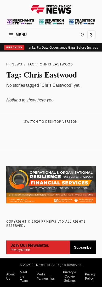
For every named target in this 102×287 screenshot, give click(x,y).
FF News (14, 64)
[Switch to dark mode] (91, 34)
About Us (10, 276)
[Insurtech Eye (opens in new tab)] (51, 22)
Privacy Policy (90, 276)
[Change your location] (82, 35)
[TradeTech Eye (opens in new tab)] (82, 22)
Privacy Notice (20, 250)
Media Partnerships (46, 276)
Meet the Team (24, 276)
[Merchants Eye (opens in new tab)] (20, 22)
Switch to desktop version (51, 122)
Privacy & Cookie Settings (69, 276)
